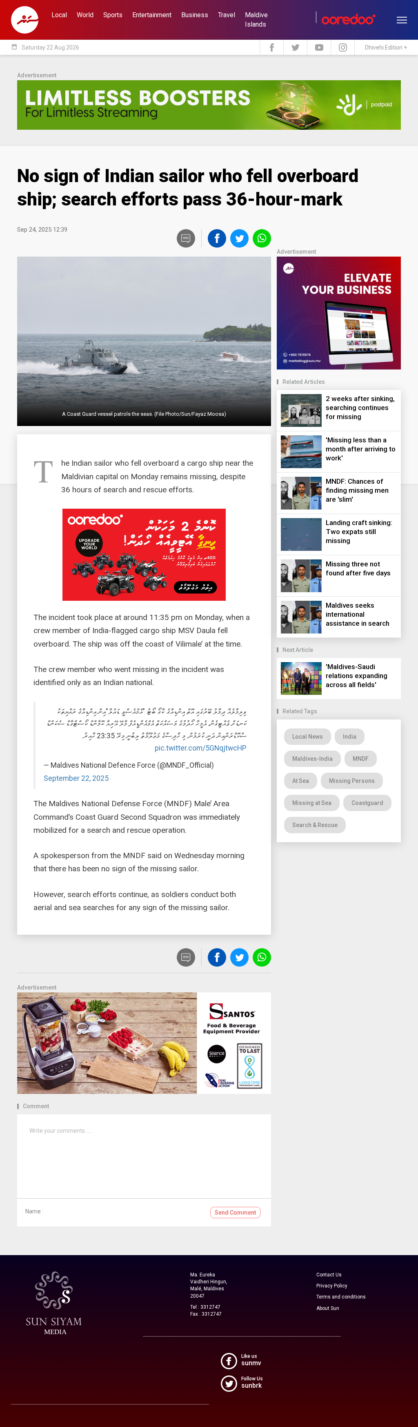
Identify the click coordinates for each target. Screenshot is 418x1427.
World (85, 15)
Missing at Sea (311, 803)
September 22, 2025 (76, 778)
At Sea (300, 781)
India (349, 736)
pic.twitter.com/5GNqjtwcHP (201, 748)
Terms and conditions (341, 1297)
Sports (112, 15)
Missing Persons (352, 781)
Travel (226, 15)
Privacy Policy (331, 1286)
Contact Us (329, 1275)
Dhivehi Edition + (386, 47)
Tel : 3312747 (205, 1307)
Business (194, 15)
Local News (307, 736)
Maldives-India (312, 758)
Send (235, 1212)
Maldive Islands (256, 19)
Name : (34, 1211)
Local (59, 15)
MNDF (361, 758)
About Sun (327, 1308)
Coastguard (367, 803)
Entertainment (151, 15)
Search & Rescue (315, 825)
